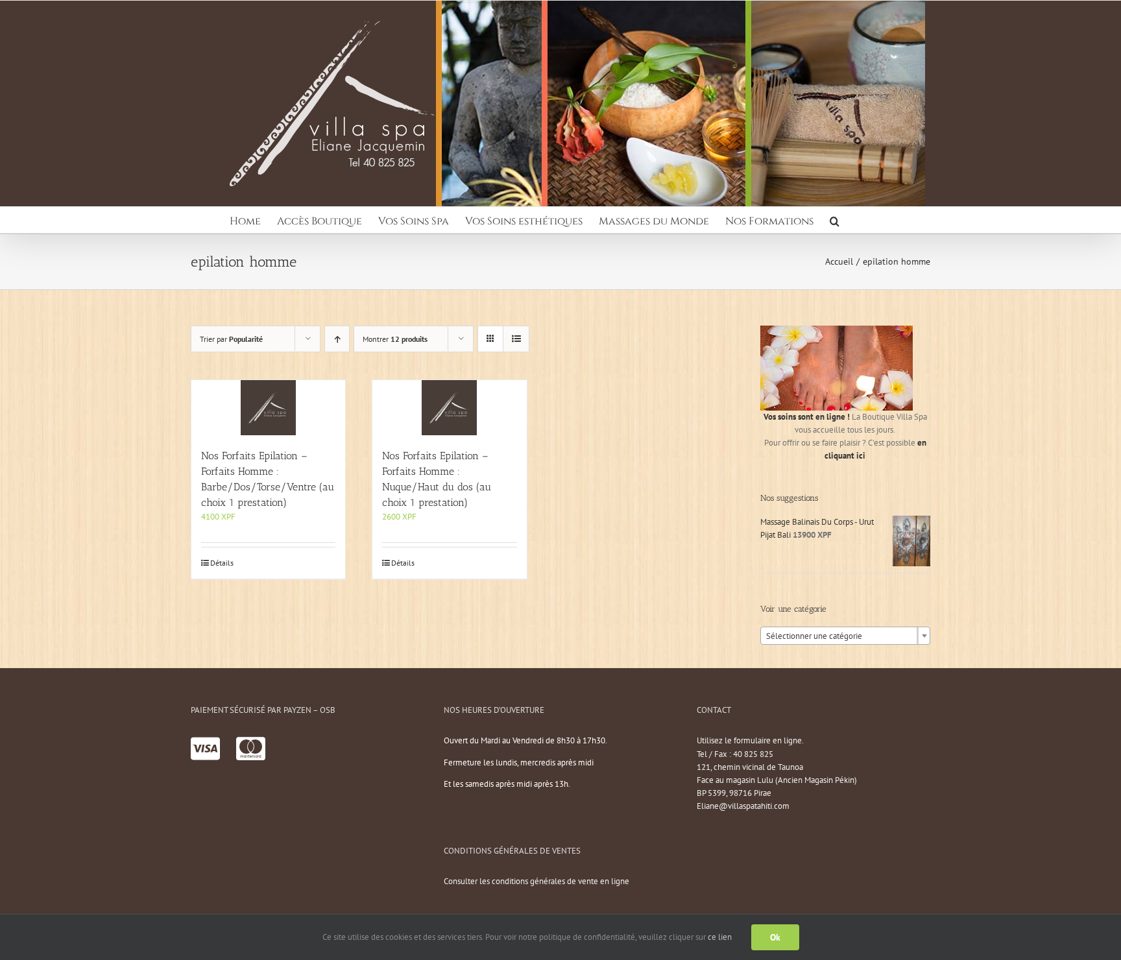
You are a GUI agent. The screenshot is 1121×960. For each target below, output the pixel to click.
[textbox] (845, 636)
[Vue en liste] (516, 339)
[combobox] (845, 636)
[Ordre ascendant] (337, 339)
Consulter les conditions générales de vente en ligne (536, 881)
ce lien (720, 936)
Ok (775, 937)
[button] (834, 220)
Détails (222, 563)
